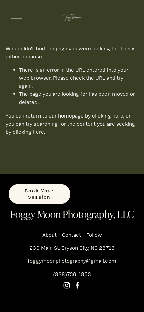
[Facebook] (77, 285)
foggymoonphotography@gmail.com (72, 261)
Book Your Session (39, 194)
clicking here (107, 115)
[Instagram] (66, 285)
